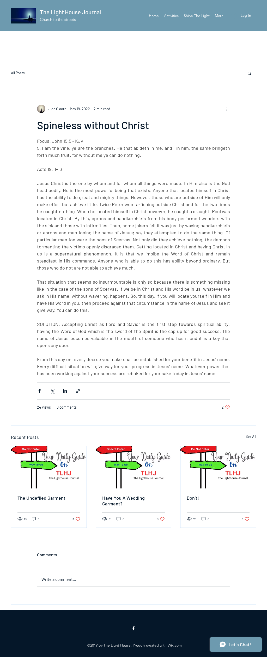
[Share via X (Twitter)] (52, 391)
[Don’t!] (218, 467)
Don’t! (193, 498)
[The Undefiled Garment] (49, 467)
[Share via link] (77, 391)
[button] (249, 73)
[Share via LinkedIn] (65, 391)
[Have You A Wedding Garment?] (133, 467)
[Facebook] (133, 628)
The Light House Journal (70, 12)
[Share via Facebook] (39, 391)
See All (251, 436)
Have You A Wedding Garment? (123, 500)
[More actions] (227, 109)
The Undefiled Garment (41, 498)
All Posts (18, 73)
